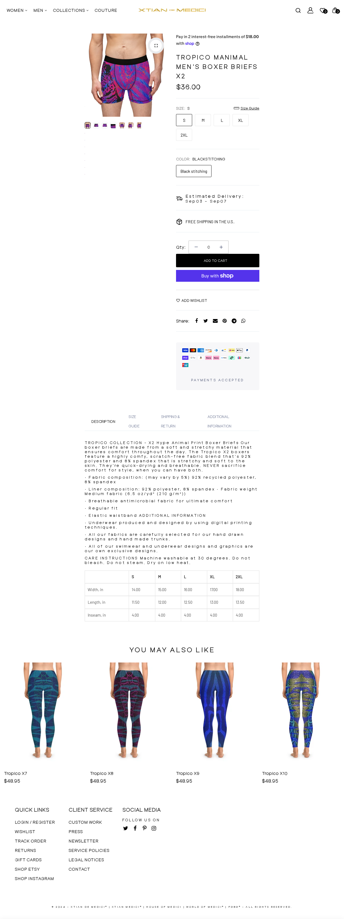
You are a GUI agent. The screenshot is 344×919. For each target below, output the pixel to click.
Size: (183, 108)
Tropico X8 (101, 773)
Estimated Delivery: (214, 196)
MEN (38, 10)
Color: (200, 159)
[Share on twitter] (205, 321)
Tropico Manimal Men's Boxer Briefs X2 (217, 66)
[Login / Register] (310, 10)
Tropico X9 (187, 773)
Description (103, 421)
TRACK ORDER (30, 840)
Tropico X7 (15, 773)
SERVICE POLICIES (89, 850)
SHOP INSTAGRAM (34, 878)
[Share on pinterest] (224, 321)
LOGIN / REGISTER (35, 822)
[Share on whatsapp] (243, 321)
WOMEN (16, 10)
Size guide (250, 108)
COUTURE (106, 10)
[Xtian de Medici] (172, 10)
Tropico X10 (275, 773)
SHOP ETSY (27, 869)
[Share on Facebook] (196, 321)
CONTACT (79, 869)
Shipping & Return (170, 421)
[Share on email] (215, 321)
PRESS (76, 831)
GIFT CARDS (28, 859)
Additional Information (219, 421)
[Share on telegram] (234, 321)
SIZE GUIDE (133, 421)
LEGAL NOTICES (86, 859)
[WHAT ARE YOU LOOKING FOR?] (298, 10)
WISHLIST (25, 831)
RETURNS (25, 850)
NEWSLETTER (83, 840)
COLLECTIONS (69, 10)
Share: (182, 320)
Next (162, 75)
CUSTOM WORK (85, 822)
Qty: (181, 247)
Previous (90, 75)
